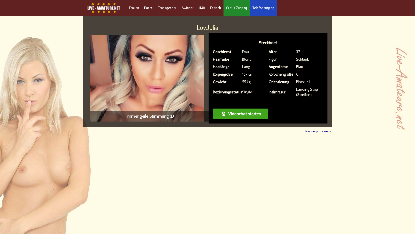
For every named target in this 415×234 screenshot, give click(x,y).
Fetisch (215, 8)
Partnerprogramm (318, 131)
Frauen (134, 8)
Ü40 (202, 8)
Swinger (188, 8)
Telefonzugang (263, 8)
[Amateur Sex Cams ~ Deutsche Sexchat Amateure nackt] (103, 8)
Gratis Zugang (236, 8)
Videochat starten (244, 113)
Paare (148, 8)
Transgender (167, 8)
